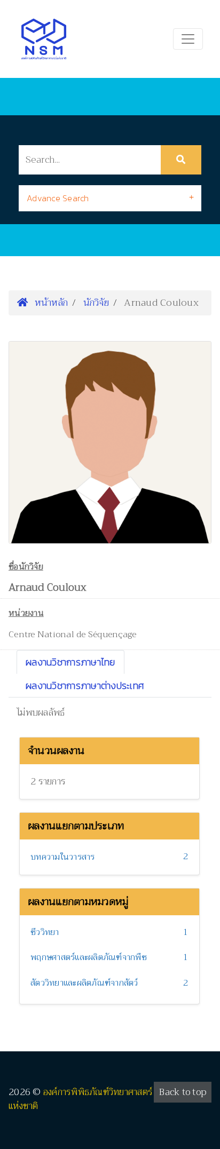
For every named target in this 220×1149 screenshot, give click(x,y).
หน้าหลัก (50, 302)
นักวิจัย (96, 302)
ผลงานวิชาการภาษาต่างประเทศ (85, 685)
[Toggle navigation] (188, 39)
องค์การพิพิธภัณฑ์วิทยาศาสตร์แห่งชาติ (81, 1099)
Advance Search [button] (58, 198)
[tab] (110, 198)
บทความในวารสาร (62, 857)
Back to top (182, 1092)
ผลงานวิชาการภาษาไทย (70, 662)
